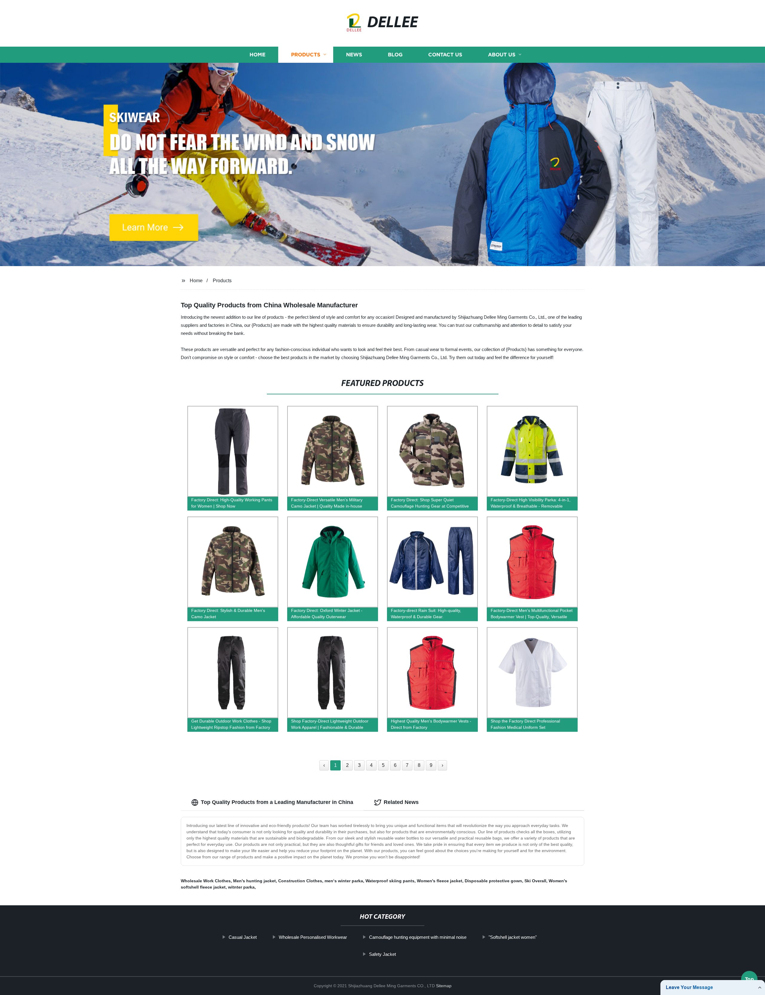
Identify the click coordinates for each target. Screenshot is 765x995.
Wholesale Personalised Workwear (313, 937)
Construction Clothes (300, 880)
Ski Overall (535, 880)
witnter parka (241, 887)
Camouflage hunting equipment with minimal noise (417, 937)
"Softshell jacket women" (513, 937)
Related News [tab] (401, 802)
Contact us (445, 54)
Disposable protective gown (493, 880)
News (354, 54)
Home (257, 54)
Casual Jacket (243, 937)
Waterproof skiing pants (389, 880)
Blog (395, 54)
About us (501, 54)
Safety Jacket (382, 954)
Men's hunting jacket (254, 880)
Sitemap (444, 985)
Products (305, 54)
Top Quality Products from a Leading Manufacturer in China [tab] (277, 802)
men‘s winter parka (344, 880)
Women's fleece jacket (439, 880)
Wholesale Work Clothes (206, 880)
